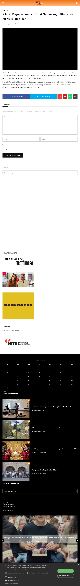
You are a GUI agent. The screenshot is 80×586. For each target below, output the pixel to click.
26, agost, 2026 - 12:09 (39, 431)
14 (49, 376)
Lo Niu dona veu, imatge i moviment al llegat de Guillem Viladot (51, 407)
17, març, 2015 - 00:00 (24, 24)
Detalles (24, 570)
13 (39, 376)
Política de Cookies (8, 506)
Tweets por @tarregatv (10, 330)
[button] (27, 581)
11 (17, 376)
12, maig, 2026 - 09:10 (14, 541)
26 (29, 384)
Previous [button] (2, 540)
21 (49, 380)
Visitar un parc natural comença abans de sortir (46, 428)
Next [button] (77, 540)
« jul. (4, 391)
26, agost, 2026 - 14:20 (39, 410)
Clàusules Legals (8, 504)
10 (7, 376)
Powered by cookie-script (11, 584)
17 (7, 380)
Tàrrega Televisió (10, 24)
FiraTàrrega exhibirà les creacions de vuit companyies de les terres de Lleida (54, 449)
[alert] (40, 574)
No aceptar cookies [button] (65, 576)
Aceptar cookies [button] (65, 571)
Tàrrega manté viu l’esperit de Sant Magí (44, 470)
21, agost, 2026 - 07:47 (39, 452)
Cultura (5, 10)
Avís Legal (5, 502)
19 (28, 380)
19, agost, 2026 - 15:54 (39, 473)
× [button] (78, 564)
